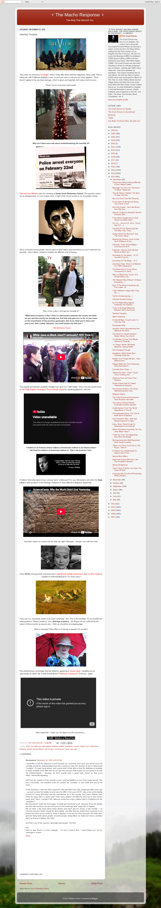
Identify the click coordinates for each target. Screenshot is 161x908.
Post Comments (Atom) (39, 889)
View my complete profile (118, 100)
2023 (113, 140)
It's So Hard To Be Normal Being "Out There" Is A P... (125, 203)
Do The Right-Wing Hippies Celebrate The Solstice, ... (123, 304)
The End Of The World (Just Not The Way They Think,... (125, 230)
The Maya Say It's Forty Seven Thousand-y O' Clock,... (124, 270)
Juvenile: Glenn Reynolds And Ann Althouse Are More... (126, 330)
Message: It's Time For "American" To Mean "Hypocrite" (126, 189)
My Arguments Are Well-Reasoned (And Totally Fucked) (126, 441)
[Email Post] (57, 743)
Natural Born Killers (120, 456)
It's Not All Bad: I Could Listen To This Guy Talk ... (125, 321)
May (115, 500)
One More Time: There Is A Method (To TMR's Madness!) (126, 265)
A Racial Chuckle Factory (122, 299)
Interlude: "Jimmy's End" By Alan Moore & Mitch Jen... (125, 251)
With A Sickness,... (119, 317)
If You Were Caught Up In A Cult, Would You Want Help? (125, 219)
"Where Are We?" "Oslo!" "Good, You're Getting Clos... (125, 374)
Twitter (110, 118)
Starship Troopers (119, 313)
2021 (113, 147)
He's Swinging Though (121, 350)
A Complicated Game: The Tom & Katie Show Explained (125, 414)
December (117, 179)
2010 (113, 507)
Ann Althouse (36, 746)
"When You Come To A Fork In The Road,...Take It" (126, 447)
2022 (113, 143)
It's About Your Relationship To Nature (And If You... (124, 452)
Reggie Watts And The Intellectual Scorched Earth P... (125, 365)
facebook (111, 115)
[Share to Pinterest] (71, 743)
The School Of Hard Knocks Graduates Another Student (124, 404)
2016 (113, 163)
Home (61, 883)
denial (29, 749)
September (117, 486)
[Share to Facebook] (69, 743)
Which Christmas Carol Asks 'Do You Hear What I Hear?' (127, 430)
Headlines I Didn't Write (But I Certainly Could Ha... (124, 354)
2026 (113, 130)
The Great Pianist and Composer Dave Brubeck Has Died (125, 398)
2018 (113, 157)
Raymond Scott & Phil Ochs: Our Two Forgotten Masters (125, 460)
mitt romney (49, 749)
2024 (113, 137)
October (116, 483)
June (115, 496)
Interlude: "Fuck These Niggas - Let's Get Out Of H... (125, 246)
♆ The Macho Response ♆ (62, 14)
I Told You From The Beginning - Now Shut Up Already (125, 436)
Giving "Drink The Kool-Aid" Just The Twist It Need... (125, 235)
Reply (28, 836)
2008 (113, 514)
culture (76, 746)
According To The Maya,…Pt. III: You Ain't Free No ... (125, 256)
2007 (113, 517)
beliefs (61, 746)
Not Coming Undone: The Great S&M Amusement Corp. (125, 390)
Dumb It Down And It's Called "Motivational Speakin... (124, 384)
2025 (113, 134)
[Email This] (62, 743)
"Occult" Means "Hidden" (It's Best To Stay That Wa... (125, 194)
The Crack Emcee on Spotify (119, 109)
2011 (113, 504)
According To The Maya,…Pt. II (124, 261)
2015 (113, 167)
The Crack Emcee (129, 36)
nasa (67, 749)
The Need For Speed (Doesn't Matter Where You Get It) (124, 335)
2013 (113, 173)
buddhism (69, 746)
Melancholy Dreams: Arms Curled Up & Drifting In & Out (125, 240)
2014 (113, 170)
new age (73, 749)
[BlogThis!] (64, 743)
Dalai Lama (84, 746)
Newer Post (25, 883)
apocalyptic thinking (50, 746)
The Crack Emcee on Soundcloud (121, 112)
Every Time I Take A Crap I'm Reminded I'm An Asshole (123, 425)
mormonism (59, 749)
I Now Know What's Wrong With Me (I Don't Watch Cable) (126, 183)
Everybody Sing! (118, 325)
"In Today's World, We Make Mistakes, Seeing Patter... (123, 346)
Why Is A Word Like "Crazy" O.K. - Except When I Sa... (125, 276)
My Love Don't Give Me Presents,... (126, 198)
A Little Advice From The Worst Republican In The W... (124, 409)
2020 (113, 150)
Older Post (97, 883)
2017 (113, 160)
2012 (28, 746)
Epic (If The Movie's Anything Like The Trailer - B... (125, 286)
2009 (113, 510)
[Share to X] (66, 743)
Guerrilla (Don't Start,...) (121, 369)
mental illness (38, 749)
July (115, 493)
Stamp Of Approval (119, 465)
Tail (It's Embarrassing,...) (122, 296)
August (116, 490)
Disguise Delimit (118, 394)
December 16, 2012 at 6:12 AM (49, 760)
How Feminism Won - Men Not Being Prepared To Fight (124, 420)
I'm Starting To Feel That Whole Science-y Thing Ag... (125, 340)
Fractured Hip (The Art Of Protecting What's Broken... (126, 475)
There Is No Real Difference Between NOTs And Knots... (124, 309)
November (117, 480)
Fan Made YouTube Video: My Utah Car (124, 121)
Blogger (95, 898)
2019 (113, 153)
